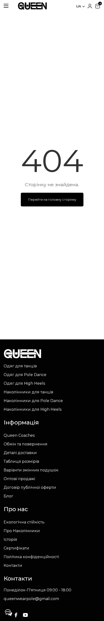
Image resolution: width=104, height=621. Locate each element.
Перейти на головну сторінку (52, 199)
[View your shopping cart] (97, 6)
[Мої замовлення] (90, 6)
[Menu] (6, 5)
